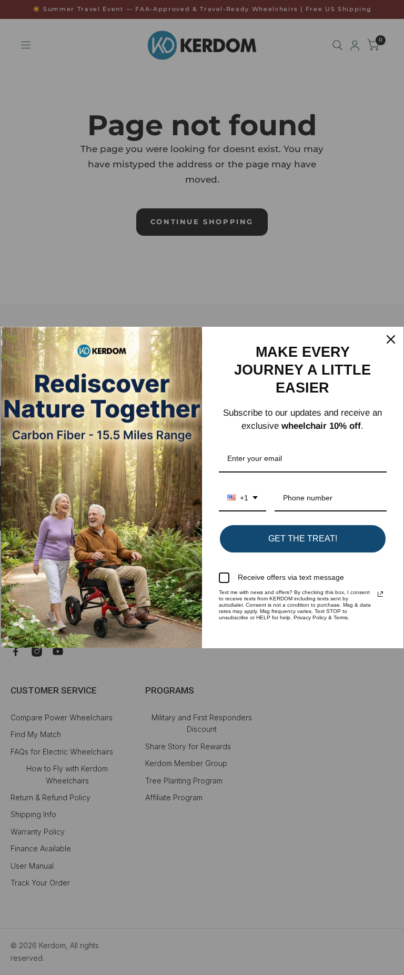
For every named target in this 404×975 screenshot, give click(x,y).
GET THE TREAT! (302, 538)
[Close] (390, 339)
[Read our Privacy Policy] (380, 594)
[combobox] (242, 498)
